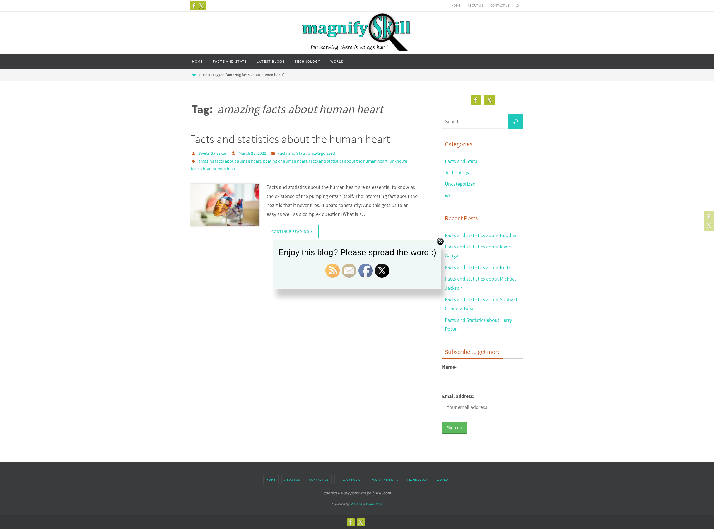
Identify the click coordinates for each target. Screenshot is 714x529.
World (451, 195)
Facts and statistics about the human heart (290, 139)
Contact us (500, 5)
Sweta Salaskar (212, 153)
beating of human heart (285, 161)
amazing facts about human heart (229, 161)
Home (455, 5)
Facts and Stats (292, 153)
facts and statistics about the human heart (348, 161)
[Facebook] (194, 5)
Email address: (458, 396)
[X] (201, 5)
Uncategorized (321, 153)
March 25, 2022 (252, 153)
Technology (457, 172)
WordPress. (374, 504)
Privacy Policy (349, 479)
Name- (449, 367)
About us (475, 5)
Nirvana (356, 504)
